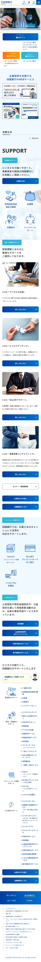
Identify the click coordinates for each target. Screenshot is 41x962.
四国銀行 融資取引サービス (30, 808)
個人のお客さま (11, 895)
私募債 (24, 698)
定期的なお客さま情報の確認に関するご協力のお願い (20, 929)
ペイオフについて (11, 908)
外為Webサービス (28, 836)
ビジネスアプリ (27, 826)
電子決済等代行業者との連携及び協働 (16, 937)
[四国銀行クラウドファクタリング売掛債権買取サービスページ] (29, 118)
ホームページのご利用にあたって (15, 945)
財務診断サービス (28, 733)
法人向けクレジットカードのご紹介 (30, 781)
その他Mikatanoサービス (11, 64)
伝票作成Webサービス (30, 850)
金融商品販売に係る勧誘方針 (14, 916)
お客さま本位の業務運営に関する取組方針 (17, 923)
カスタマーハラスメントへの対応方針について (19, 931)
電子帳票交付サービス (30, 864)
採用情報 (29, 901)
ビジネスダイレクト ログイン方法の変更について (30, 47)
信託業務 (25, 840)
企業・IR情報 (11, 901)
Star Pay (29, 788)
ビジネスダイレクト (30, 819)
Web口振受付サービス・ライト (29, 756)
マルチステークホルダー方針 (14, 942)
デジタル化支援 (27, 730)
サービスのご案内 (30, 42)
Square (30, 773)
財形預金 (25, 741)
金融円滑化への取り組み (12, 940)
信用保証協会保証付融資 (30, 693)
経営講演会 (26, 761)
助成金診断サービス (29, 737)
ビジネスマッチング (29, 712)
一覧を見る (34, 138)
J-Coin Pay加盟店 (28, 794)
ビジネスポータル (28, 801)
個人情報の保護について (12, 926)
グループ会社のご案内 (12, 948)
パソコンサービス (29, 746)
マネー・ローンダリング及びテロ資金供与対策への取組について (22, 920)
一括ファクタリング (29, 751)
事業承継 (25, 726)
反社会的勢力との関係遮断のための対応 (17, 911)
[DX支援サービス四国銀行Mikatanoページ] (20, 97)
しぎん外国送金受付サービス (30, 859)
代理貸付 (25, 702)
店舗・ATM (24, 3)
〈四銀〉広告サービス (30, 765)
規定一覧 (8, 913)
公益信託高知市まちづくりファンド (30, 845)
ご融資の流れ (27, 688)
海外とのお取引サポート (30, 717)
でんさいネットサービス (30, 831)
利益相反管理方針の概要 (12, 934)
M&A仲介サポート (28, 722)
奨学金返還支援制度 (29, 854)
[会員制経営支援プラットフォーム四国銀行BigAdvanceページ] (11, 118)
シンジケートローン (29, 705)
